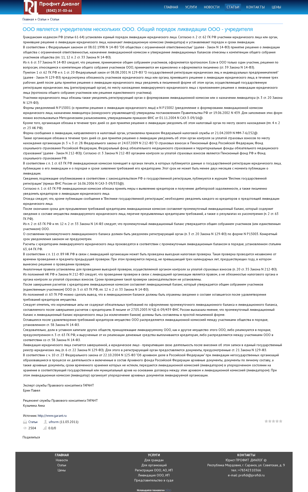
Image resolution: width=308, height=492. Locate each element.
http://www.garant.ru (52, 415)
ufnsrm (54, 422)
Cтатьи (54, 19)
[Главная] (54, 7)
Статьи (42, 19)
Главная (28, 19)
